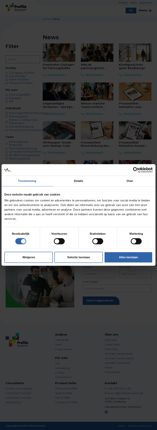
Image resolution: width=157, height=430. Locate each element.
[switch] (59, 241)
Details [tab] (78, 180)
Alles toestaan (128, 257)
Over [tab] (130, 180)
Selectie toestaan (78, 257)
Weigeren (28, 257)
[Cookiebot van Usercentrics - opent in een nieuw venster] (136, 170)
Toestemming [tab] (27, 180)
